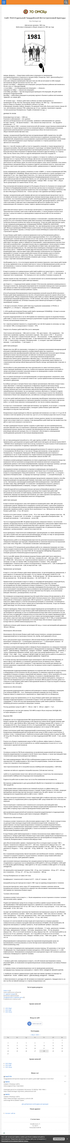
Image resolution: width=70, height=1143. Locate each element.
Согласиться (59, 1139)
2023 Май (8, 1010)
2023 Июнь (8, 1012)
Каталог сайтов (10, 1113)
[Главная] (35, 14)
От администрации (9, 994)
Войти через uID (37, 1023)
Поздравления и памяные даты (13, 997)
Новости (6, 990)
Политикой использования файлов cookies (14, 1141)
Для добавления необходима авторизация (35, 1104)
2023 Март (8, 1008)
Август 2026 (35, 1035)
